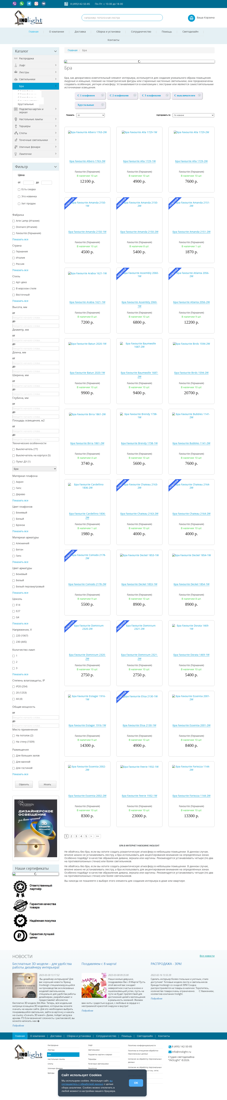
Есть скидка (28, 189)
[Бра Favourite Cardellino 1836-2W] (87, 486)
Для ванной (23, 761)
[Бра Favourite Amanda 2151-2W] (191, 203)
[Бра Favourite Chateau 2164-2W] (191, 486)
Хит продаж (28, 203)
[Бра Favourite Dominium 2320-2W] (87, 627)
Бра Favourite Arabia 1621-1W (87, 302)
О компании (56, 31)
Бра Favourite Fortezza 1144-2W (192, 795)
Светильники (27, 79)
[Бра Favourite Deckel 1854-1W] (191, 555)
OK (136, 1082)
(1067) (22, 635)
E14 (18, 604)
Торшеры (25, 126)
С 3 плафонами (151, 95)
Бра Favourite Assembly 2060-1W (139, 304)
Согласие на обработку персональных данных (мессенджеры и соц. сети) (145, 1069)
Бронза (20, 525)
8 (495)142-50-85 (80, 4)
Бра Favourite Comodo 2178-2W (87, 584)
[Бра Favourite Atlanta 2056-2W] (191, 274)
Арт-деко (21, 282)
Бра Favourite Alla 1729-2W (191, 161)
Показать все (20, 239)
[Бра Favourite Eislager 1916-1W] (87, 697)
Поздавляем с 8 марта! (99, 964)
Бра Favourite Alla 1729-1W (139, 161)
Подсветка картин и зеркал (31, 110)
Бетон (19, 549)
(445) (21, 641)
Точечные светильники (33, 140)
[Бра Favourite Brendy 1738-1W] (139, 415)
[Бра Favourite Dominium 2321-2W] (139, 627)
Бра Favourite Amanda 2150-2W (139, 231)
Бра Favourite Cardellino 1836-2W (87, 515)
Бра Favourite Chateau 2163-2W (139, 513)
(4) (19, 698)
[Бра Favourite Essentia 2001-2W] (191, 697)
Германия (22, 251)
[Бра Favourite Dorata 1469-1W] (191, 627)
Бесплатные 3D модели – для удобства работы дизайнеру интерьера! (42, 965)
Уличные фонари (29, 147)
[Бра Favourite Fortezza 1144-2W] (191, 768)
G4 (17, 617)
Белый (20, 518)
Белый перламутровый (30, 586)
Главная (33, 31)
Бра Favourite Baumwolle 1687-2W (139, 374)
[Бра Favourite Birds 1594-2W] (191, 343)
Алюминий (22, 543)
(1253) (21, 692)
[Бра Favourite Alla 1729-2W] (191, 132)
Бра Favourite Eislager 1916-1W (87, 725)
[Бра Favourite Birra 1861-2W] (87, 414)
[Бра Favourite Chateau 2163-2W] (139, 486)
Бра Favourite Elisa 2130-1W (139, 725)
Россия (20, 264)
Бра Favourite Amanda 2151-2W (192, 231)
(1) (23, 461)
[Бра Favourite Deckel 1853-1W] (139, 555)
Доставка (80, 31)
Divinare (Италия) (26, 227)
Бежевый (21, 512)
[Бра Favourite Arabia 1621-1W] (87, 273)
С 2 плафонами (119, 95)
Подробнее (18, 1025)
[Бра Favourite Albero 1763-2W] (87, 132)
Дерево (20, 494)
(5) (33, 455)
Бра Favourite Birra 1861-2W (87, 443)
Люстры (24, 72)
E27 (18, 611)
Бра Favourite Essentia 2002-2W (87, 795)
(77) (27, 449)
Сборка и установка (108, 31)
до (37, 182)
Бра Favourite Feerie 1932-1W (139, 795)
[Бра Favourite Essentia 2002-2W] (87, 768)
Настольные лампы (31, 119)
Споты (23, 133)
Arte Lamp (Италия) (27, 220)
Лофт (22, 65)
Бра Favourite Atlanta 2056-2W (191, 302)
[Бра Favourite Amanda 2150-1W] (87, 203)
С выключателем (184, 95)
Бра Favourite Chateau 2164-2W (192, 513)
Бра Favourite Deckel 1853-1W (139, 584)
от (19, 182)
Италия (20, 257)
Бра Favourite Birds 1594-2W (191, 372)
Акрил (19, 481)
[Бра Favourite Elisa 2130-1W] (139, 696)
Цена (21, 175)
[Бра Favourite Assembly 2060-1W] (139, 274)
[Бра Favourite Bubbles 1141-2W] (191, 415)
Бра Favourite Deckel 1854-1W (191, 584)
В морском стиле (26, 288)
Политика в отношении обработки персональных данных (143, 1052)
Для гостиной (24, 768)
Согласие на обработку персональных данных (145, 1060)
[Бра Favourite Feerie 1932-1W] (139, 766)
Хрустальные (26, 104)
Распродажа (26, 58)
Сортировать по (163, 115)
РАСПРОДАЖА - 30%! (166, 964)
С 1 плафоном (86, 95)
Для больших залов (28, 755)
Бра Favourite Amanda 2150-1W (87, 231)
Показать (70, 115)
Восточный (23, 294)
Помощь (167, 31)
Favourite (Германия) (28, 233)
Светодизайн (190, 31)
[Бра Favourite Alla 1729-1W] (139, 132)
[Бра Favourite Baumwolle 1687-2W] (139, 345)
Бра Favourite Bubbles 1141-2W (191, 443)
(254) (21, 686)
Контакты (113, 40)
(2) (24, 735)
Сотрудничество (141, 31)
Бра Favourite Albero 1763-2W (87, 161)
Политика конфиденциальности (142, 1045)
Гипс (18, 488)
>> (98, 836)
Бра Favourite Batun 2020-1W (87, 372)
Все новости (207, 955)
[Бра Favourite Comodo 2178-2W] (87, 556)
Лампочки (25, 154)
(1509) (25, 741)
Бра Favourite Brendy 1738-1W (139, 443)
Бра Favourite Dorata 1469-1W (191, 654)
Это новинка (29, 196)
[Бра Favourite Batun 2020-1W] (87, 343)
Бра (21, 86)
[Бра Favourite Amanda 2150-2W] (139, 203)
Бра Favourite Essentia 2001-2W (192, 725)
